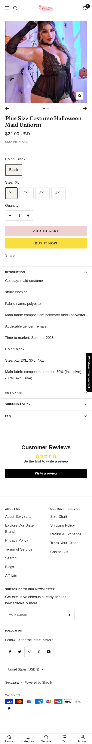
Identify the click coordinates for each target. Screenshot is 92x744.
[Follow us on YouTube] (48, 652)
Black (13, 170)
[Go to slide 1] (44, 108)
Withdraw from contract (89, 372)
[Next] (85, 108)
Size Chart (14, 392)
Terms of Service (18, 549)
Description (15, 272)
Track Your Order (64, 543)
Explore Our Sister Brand (20, 528)
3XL (42, 193)
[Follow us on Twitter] (19, 652)
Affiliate (11, 576)
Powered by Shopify (39, 682)
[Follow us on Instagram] (29, 652)
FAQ (8, 416)
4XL (58, 193)
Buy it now (46, 243)
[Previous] (7, 108)
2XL (26, 193)
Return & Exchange (65, 534)
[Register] (68, 615)
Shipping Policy (18, 404)
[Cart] (84, 8)
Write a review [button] (46, 473)
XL (11, 193)
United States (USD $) (23, 669)
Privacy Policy (16, 540)
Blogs (9, 567)
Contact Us (59, 552)
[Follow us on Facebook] (10, 652)
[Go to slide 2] (48, 108)
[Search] (15, 8)
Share (10, 255)
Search (10, 558)
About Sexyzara (18, 517)
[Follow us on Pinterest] (39, 652)
